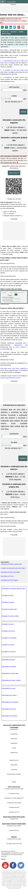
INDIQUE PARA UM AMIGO (14, 774)
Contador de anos (8, 624)
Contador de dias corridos (10, 616)
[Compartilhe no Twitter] (14, 27)
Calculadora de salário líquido (14, 802)
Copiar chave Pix (14, 173)
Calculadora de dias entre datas (10, 572)
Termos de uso (9, 885)
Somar (23, 112)
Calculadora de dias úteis (10, 673)
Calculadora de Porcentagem (9, 580)
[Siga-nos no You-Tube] (5, 865)
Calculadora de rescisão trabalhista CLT (14, 798)
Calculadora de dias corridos (11, 680)
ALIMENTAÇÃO (14, 729)
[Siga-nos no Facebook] (13, 865)
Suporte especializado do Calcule (10, 378)
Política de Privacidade (17, 885)
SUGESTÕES (13, 765)
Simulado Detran (14, 818)
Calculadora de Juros (7, 576)
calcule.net (5, 31)
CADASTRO (14, 769)
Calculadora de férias (14, 793)
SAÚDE (14, 748)
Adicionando (14, 87)
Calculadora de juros (14, 830)
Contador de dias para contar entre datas (13, 568)
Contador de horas (8, 645)
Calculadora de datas (9, 666)
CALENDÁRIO (14, 734)
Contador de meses (8, 631)
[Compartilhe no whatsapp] (2, 27)
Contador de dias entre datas (14, 839)
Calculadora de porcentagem (14, 825)
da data (14, 442)
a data (14, 96)
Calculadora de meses (9, 695)
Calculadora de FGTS (14, 812)
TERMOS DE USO (14, 760)
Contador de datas (8, 602)
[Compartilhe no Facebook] (6, 27)
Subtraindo (14, 434)
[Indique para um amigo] (23, 27)
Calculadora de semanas (10, 702)
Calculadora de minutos (9, 716)
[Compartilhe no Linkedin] (10, 27)
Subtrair (23, 458)
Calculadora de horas (9, 709)
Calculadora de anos (8, 688)
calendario (14, 31)
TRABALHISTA (14, 752)
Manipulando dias (21, 345)
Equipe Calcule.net (12, 376)
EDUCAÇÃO (14, 738)
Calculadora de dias (8, 659)
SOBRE (14, 782)
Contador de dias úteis (9, 609)
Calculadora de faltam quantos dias (16, 77)
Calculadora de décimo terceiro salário (14, 788)
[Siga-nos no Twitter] (20, 865)
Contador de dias (7, 595)
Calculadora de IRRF (14, 807)
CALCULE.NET (11, 2)
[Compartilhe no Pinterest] (18, 27)
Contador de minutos (9, 651)
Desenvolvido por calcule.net (14, 888)
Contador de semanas (9, 638)
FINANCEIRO (14, 743)
